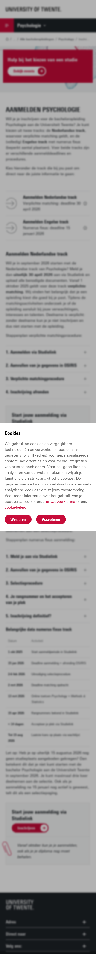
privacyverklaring (60, 501)
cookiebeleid (15, 507)
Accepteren (51, 519)
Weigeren (18, 519)
